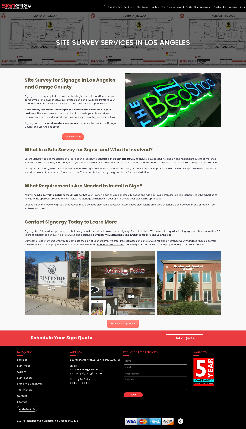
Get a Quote (185, 338)
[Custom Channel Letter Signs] (189, 283)
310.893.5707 (114, 7)
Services (128, 7)
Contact (233, 7)
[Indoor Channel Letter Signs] (123, 283)
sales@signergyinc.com (84, 369)
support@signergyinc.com (86, 373)
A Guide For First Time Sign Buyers (194, 7)
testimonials (220, 7)
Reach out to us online (110, 244)
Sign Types (23, 365)
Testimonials (25, 390)
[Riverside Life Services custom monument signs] (57, 283)
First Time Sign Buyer (29, 383)
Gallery (155, 7)
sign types (142, 7)
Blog (242, 7)
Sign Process (168, 7)
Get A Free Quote (73, 136)
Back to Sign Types (125, 323)
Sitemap (22, 402)
